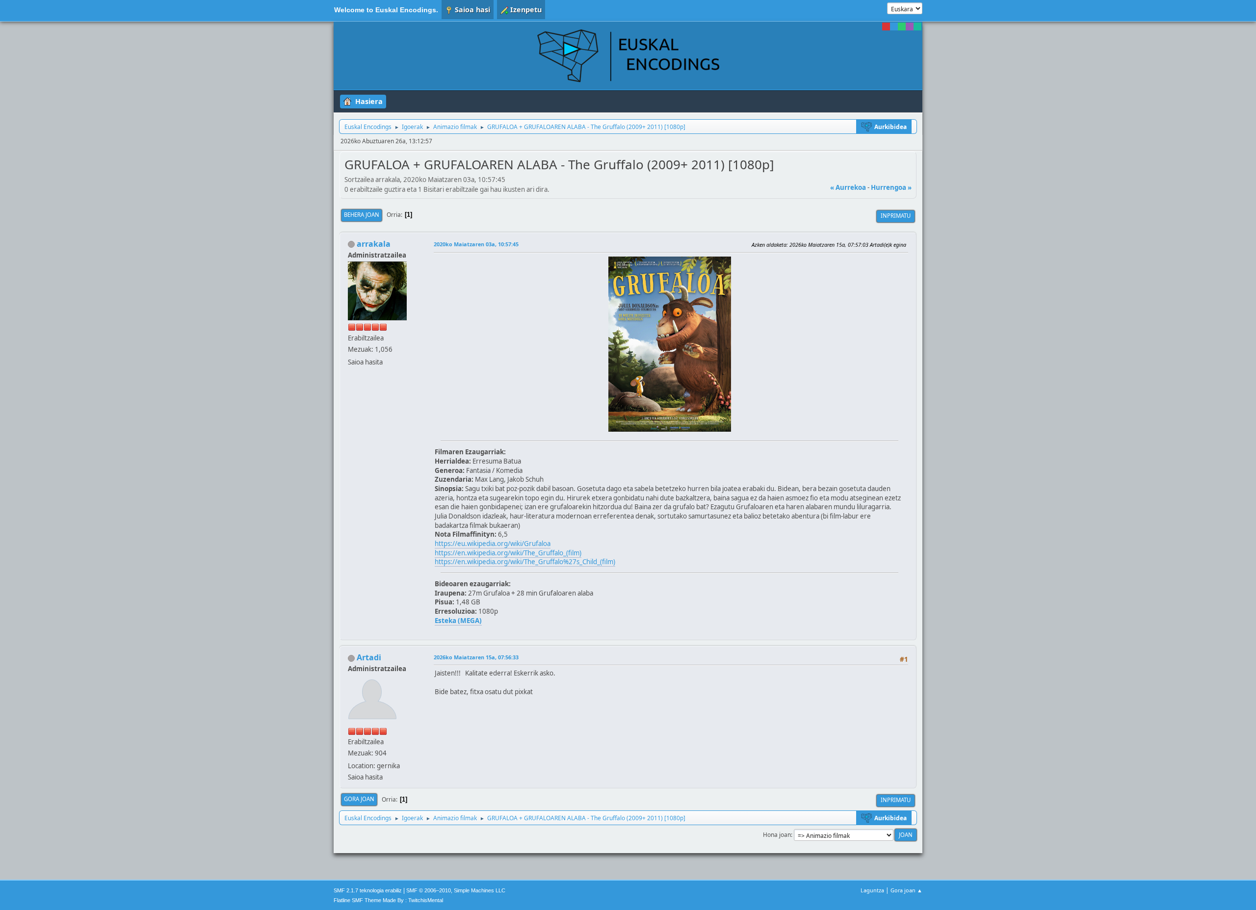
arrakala (374, 243)
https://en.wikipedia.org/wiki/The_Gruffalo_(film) (508, 552)
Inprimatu (896, 215)
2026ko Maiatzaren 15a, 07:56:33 (476, 657)
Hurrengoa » (891, 187)
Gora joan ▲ (906, 890)
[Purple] (910, 26)
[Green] (902, 26)
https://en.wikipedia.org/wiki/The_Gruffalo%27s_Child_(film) (525, 561)
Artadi (369, 657)
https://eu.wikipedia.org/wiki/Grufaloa (492, 543)
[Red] (886, 26)
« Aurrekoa (848, 187)
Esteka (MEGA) (458, 620)
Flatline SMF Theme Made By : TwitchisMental (388, 900)
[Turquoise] (917, 26)
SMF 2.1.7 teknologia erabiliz (368, 890)
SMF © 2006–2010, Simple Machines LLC (455, 890)
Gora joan (359, 799)
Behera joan (361, 214)
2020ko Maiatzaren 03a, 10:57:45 (476, 244)
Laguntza (872, 890)
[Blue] (894, 26)
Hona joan (777, 835)
